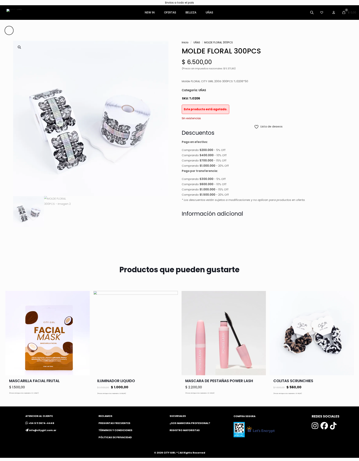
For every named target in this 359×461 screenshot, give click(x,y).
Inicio (185, 42)
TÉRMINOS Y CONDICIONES (115, 430)
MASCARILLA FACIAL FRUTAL (34, 380)
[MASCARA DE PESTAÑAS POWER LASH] (224, 333)
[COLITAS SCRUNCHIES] (312, 333)
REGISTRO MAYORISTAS (185, 430)
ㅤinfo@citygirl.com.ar (42, 430)
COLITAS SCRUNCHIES (293, 380)
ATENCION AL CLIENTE (39, 416)
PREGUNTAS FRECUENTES (114, 423)
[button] (19, 47)
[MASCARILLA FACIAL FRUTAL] (47, 333)
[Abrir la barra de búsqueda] (312, 12)
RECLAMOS (105, 416)
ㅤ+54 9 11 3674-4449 (41, 423)
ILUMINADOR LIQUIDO (116, 380)
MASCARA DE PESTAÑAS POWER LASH (219, 380)
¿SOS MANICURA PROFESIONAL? (190, 423)
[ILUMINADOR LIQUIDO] (135, 333)
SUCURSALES (178, 416)
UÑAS (197, 42)
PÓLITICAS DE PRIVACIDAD (115, 437)
